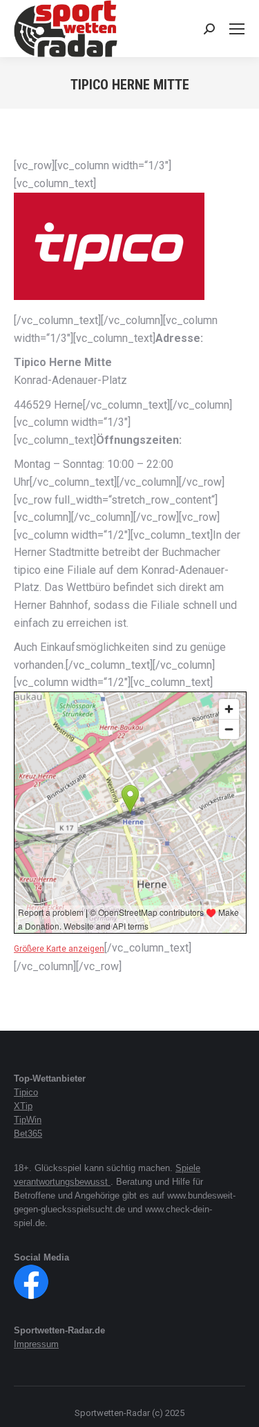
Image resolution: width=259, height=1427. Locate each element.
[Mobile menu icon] (237, 29)
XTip (23, 1106)
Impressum (36, 1344)
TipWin (27, 1120)
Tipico (26, 1092)
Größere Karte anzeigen (59, 949)
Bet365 (28, 1133)
